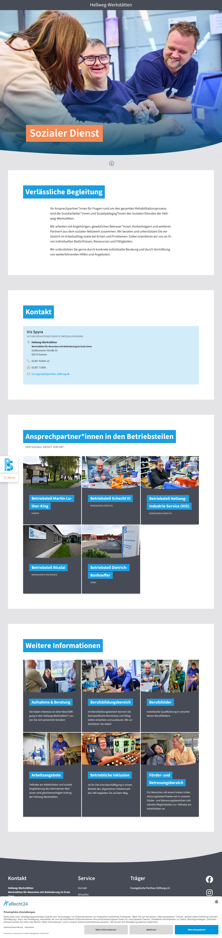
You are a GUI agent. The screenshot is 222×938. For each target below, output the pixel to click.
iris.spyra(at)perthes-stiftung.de (51, 374)
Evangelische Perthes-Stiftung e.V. (150, 888)
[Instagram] (209, 893)
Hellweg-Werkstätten (111, 5)
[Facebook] (209, 879)
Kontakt (82, 888)
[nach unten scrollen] (111, 164)
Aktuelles (83, 894)
